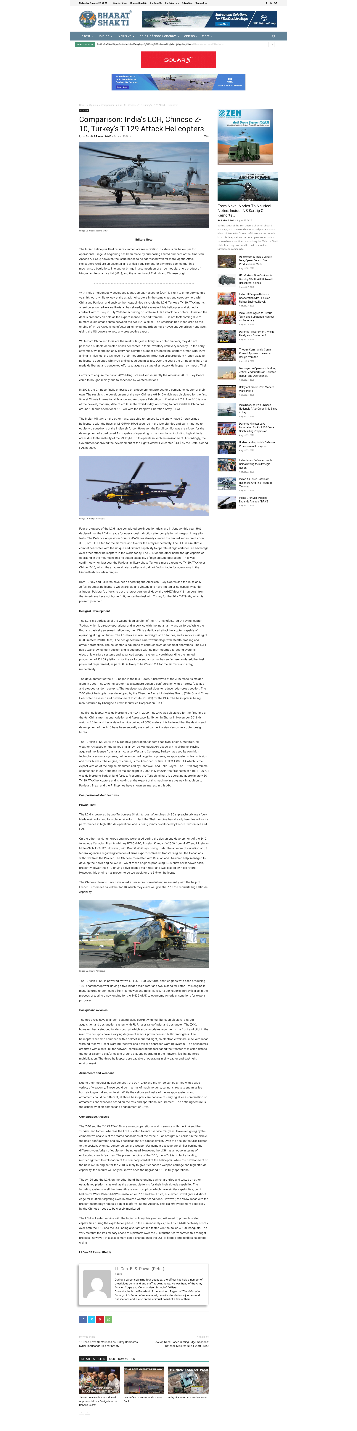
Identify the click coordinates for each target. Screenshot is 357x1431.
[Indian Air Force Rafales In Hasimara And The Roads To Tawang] (227, 483)
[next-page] (87, 1412)
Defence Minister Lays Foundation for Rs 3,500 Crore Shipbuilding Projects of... (256, 427)
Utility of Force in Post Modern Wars (187, 1397)
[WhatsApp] (108, 1319)
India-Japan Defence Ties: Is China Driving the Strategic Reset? (255, 464)
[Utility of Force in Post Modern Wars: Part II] (144, 1380)
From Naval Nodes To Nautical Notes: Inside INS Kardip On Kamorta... (244, 211)
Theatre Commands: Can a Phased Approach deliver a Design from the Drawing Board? (98, 1401)
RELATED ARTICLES (93, 1358)
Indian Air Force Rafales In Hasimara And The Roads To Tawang (256, 483)
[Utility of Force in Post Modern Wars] (188, 1380)
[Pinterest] (100, 1319)
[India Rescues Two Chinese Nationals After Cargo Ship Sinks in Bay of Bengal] (227, 409)
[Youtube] (275, 3)
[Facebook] (266, 3)
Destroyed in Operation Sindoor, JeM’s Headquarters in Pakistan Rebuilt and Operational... (257, 372)
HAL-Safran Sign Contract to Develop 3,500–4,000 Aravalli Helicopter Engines (256, 279)
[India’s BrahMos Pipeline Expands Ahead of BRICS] (227, 502)
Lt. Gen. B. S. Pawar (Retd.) (97, 136)
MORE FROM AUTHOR (122, 1358)
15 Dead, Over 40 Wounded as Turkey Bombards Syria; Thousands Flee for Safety (108, 1344)
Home (82, 105)
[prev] (266, 44)
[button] (273, 36)
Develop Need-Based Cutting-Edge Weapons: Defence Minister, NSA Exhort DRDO (181, 1344)
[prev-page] (81, 1412)
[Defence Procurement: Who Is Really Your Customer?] (227, 336)
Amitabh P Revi (226, 220)
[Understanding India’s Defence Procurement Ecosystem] (227, 447)
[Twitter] (271, 3)
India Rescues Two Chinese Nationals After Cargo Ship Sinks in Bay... (258, 408)
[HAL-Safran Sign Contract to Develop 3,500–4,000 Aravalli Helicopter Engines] (227, 280)
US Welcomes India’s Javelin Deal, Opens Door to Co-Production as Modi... (255, 260)
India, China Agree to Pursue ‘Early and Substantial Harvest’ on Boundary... (257, 316)
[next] (272, 44)
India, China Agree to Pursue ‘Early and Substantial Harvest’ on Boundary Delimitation (149, 44)
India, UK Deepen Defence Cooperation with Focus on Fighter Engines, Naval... (254, 298)
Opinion (93, 105)
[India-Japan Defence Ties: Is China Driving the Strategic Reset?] (227, 464)
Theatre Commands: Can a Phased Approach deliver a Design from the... (255, 353)
